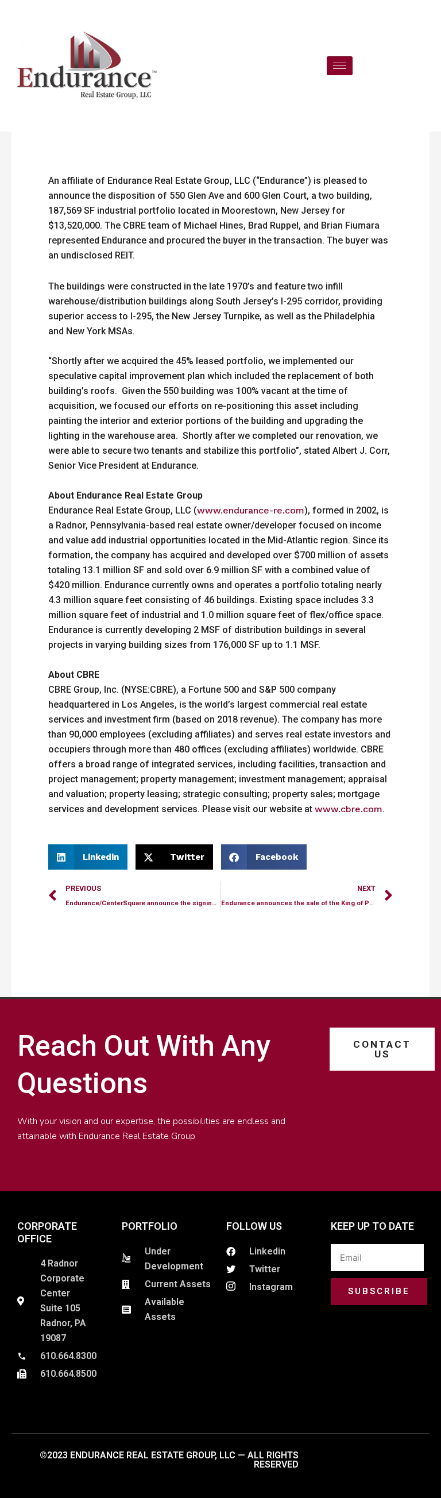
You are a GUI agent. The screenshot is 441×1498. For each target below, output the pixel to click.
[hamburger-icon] (340, 65)
